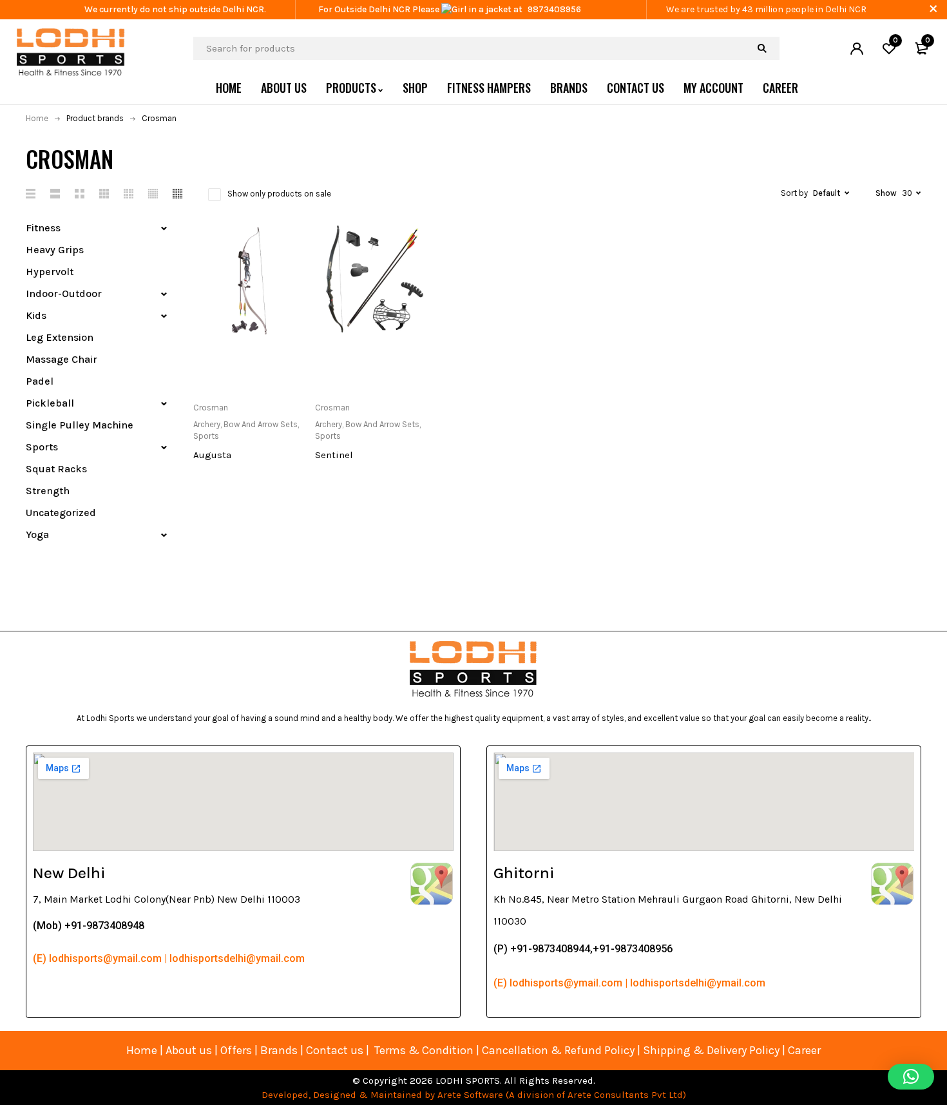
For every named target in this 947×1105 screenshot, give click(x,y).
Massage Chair (61, 359)
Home (37, 118)
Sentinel (334, 455)
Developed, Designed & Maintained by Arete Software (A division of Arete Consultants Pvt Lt (469, 1094)
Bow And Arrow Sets (261, 424)
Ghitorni (523, 872)
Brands (280, 1050)
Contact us (334, 1050)
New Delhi (69, 872)
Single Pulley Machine (79, 425)
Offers (236, 1050)
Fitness (43, 228)
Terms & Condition (424, 1050)
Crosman (210, 407)
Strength (48, 491)
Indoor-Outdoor (64, 293)
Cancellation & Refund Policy (558, 1050)
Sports (42, 447)
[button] (911, 1077)
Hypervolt (49, 271)
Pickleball (50, 403)
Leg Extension (59, 337)
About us (189, 1050)
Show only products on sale (279, 193)
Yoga (37, 534)
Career (804, 1050)
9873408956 (554, 9)
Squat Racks (56, 469)
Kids (36, 315)
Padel (39, 381)
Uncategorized (61, 512)
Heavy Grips (55, 250)
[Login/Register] (857, 48)
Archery (206, 424)
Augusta (212, 455)
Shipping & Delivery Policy (711, 1050)
